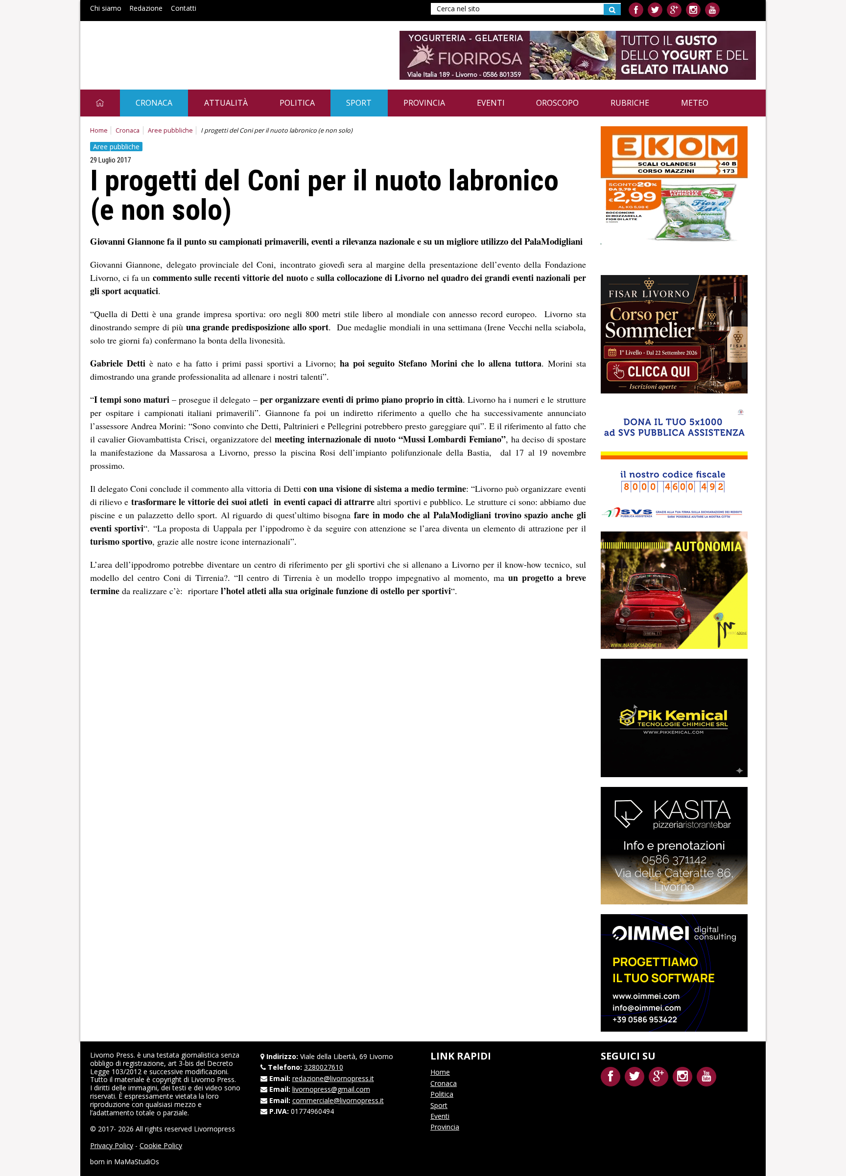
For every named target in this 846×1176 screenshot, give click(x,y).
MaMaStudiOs (136, 1161)
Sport (359, 102)
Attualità (226, 102)
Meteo (694, 102)
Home (99, 130)
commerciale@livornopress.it (338, 1100)
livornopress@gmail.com (331, 1089)
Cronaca (154, 102)
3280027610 (323, 1067)
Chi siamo (105, 8)
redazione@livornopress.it (333, 1078)
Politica (297, 102)
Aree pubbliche (170, 130)
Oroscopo (557, 102)
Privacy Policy (111, 1145)
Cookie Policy (161, 1145)
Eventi (491, 102)
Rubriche (630, 102)
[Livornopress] (182, 48)
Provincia (424, 102)
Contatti (183, 8)
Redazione (146, 8)
